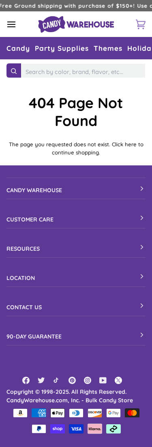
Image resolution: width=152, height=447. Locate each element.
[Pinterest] (72, 380)
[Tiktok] (56, 380)
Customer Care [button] (30, 219)
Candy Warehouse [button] (34, 190)
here (131, 144)
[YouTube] (103, 380)
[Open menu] (18, 24)
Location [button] (20, 278)
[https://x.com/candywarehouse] (118, 380)
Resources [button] (23, 248)
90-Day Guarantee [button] (34, 336)
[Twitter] (41, 380)
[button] (18, 48)
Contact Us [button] (24, 307)
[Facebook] (26, 380)
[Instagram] (87, 380)
